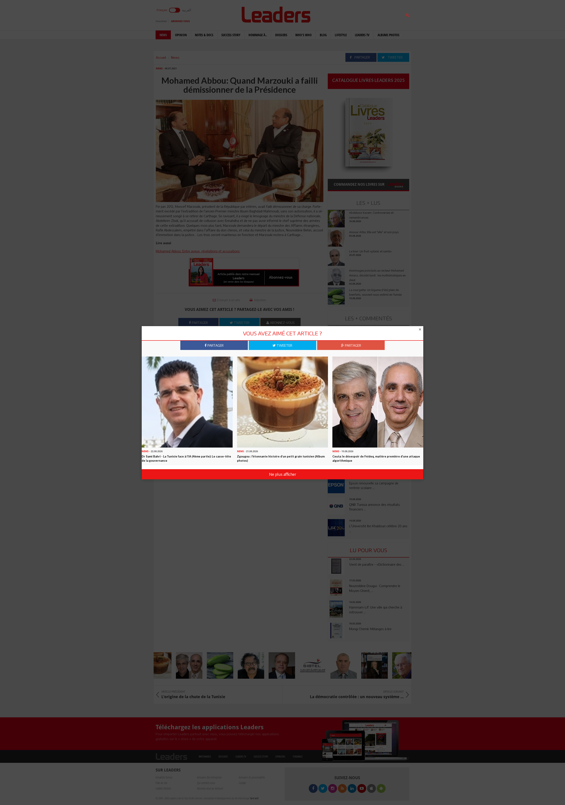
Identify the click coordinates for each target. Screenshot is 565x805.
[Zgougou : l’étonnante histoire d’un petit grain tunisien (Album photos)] (282, 402)
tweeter (284, 345)
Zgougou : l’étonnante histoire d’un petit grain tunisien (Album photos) (281, 458)
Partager (215, 345)
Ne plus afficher (282, 474)
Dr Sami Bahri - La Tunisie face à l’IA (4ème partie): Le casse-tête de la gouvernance (186, 458)
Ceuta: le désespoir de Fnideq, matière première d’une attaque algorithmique (376, 458)
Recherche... (338, 14)
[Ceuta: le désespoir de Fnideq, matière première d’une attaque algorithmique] (377, 402)
